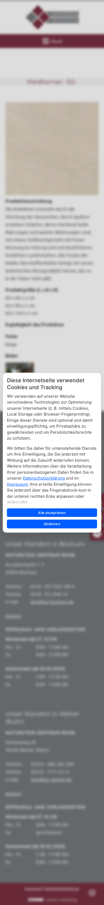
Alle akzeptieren (52, 513)
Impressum (17, 484)
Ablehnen (52, 524)
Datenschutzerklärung (44, 478)
